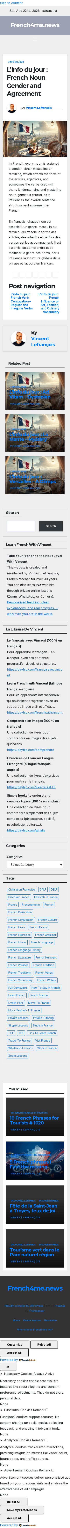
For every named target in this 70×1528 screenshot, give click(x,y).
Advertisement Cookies (21, 1470)
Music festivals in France (24, 1010)
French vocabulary (20, 980)
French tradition (43, 965)
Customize (14, 1344)
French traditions (19, 972)
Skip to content (11, 3)
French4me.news (35, 25)
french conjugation (20, 919)
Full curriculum (17, 987)
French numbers (46, 957)
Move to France (39, 1002)
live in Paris (16, 1002)
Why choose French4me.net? (35, 1329)
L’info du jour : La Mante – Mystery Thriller (28, 439)
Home (16, 1320)
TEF (21, 1033)
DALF (43, 889)
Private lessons (18, 1018)
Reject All (44, 1344)
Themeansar (36, 1310)
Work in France (47, 1048)
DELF (54, 889)
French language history (24, 950)
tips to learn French (42, 1033)
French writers (46, 980)
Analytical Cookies (17, 1440)
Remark (39, 1410)
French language (42, 942)
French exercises (19, 934)
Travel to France (19, 1040)
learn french (16, 995)
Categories (15, 857)
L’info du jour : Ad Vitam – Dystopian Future (30, 397)
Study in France (43, 1025)
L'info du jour (16, 62)
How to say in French (46, 987)
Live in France (39, 995)
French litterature (19, 957)
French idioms (17, 942)
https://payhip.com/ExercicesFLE (31, 787)
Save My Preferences (22, 1510)
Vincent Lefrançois (39, 108)
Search (12, 513)
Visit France (42, 1040)
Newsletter (50, 1320)
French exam (16, 927)
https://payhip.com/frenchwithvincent (34, 712)
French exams (38, 927)
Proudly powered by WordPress (24, 1305)
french (49, 904)
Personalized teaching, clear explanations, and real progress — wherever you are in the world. (32, 608)
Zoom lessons (17, 1055)
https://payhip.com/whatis (26, 830)
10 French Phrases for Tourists (29, 1113)
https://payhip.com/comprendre (30, 750)
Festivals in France (46, 897)
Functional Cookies (18, 1410)
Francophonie (31, 904)
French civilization (20, 912)
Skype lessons (18, 1025)
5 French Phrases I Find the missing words (31, 1156)
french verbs (44, 972)
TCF (11, 1033)
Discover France (19, 897)
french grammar (45, 934)
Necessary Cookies (18, 1374)
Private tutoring (43, 1018)
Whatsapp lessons (20, 1048)
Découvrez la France (23, 1201)
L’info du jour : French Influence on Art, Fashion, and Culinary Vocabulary (48, 303)
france (12, 904)
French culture (47, 919)
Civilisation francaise (21, 889)
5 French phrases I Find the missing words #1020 (30, 1166)
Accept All (14, 1352)
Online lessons (32, 1320)
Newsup (61, 1305)
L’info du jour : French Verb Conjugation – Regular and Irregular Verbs (22, 301)
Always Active (43, 1374)
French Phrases (18, 965)
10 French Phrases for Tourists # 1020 (34, 1120)
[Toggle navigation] (35, 39)
